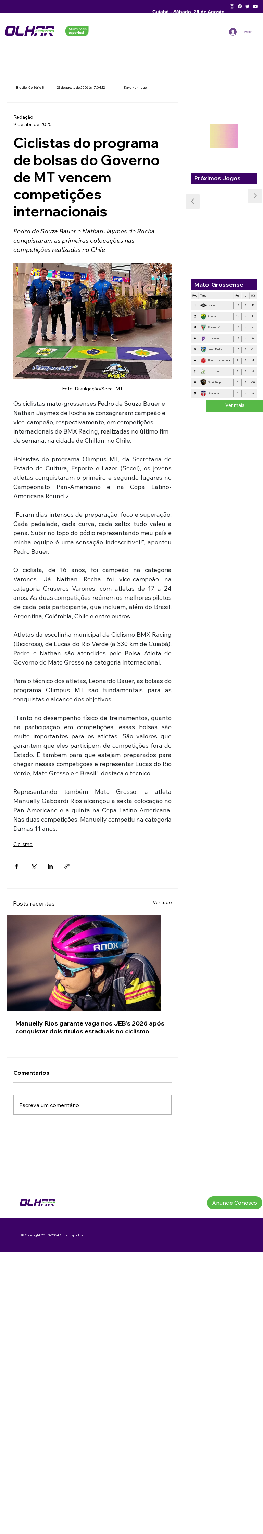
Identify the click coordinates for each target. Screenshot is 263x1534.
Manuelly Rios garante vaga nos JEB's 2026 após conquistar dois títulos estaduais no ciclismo (89, 1027)
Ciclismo (23, 844)
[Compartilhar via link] (67, 866)
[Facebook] (239, 6)
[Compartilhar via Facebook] (16, 866)
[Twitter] (247, 6)
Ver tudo (162, 902)
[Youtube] (255, 6)
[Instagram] (232, 6)
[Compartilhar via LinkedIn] (50, 866)
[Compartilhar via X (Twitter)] (33, 866)
